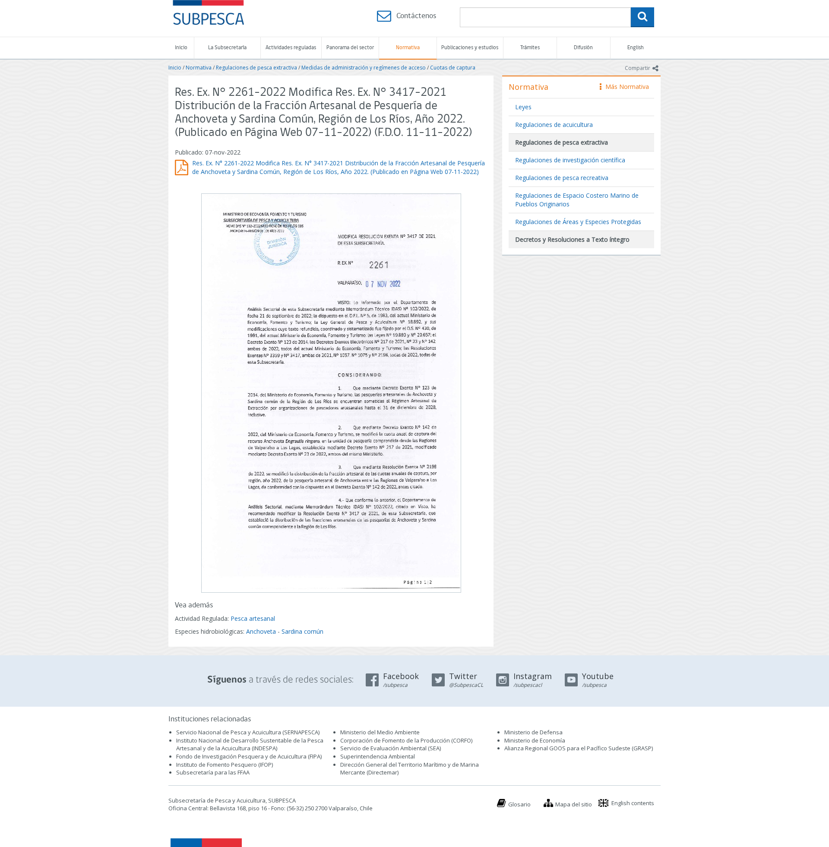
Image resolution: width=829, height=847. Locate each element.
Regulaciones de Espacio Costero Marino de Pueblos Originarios (577, 199)
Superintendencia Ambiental (377, 756)
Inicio (181, 48)
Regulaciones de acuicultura (554, 124)
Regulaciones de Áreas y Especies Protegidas (578, 222)
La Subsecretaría (227, 48)
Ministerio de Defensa (533, 732)
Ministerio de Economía (534, 740)
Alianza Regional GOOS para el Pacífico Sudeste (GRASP (578, 748)
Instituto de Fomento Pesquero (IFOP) (224, 764)
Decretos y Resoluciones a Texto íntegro (572, 239)
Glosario (519, 804)
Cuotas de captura (452, 67)
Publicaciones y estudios (469, 48)
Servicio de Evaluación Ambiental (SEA (390, 748)
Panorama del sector (350, 48)
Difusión (583, 48)
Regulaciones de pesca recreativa (561, 178)
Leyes (523, 107)
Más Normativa (625, 86)
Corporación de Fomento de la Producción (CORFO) (406, 740)
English (635, 48)
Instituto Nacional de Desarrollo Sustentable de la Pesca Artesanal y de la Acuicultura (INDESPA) (249, 744)
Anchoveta (261, 631)
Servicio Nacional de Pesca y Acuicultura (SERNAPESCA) (248, 732)
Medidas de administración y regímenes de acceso (363, 67)
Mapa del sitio (573, 804)
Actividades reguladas (291, 48)
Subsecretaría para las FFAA (213, 772)
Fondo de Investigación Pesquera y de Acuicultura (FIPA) (249, 756)
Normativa (408, 48)
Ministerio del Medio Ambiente (380, 732)
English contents (632, 803)
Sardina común (302, 631)
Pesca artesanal (253, 618)
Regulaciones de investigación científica (570, 160)
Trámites (530, 48)
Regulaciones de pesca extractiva (256, 67)
